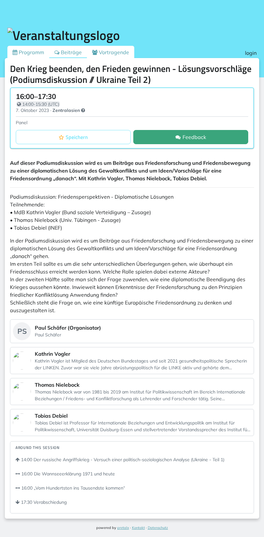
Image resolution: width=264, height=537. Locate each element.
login (251, 53)
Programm (30, 52)
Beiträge (71, 52)
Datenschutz (158, 527)
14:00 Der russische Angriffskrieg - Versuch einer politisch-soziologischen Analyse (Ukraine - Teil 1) (122, 459)
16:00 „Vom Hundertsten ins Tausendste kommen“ (72, 488)
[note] (83, 110)
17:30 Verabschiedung (43, 502)
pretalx (123, 527)
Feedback (194, 137)
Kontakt (138, 527)
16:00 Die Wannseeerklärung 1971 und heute (67, 474)
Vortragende (113, 52)
